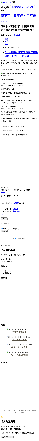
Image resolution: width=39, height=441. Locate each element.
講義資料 (16, 211)
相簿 (6, 39)
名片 (6, 44)
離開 (11, 437)
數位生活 (17, 35)
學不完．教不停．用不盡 (18, 15)
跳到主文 (4, 21)
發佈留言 (4, 231)
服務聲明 (21, 413)
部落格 (7, 41)
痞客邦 (13, 203)
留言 (17, 203)
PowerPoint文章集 (19, 355)
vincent (3, 192)
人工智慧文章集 (19, 340)
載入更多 (4, 219)
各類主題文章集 (19, 332)
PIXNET (9, 410)
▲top (2, 215)
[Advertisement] (19, 161)
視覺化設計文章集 (19, 347)
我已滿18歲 (5, 437)
